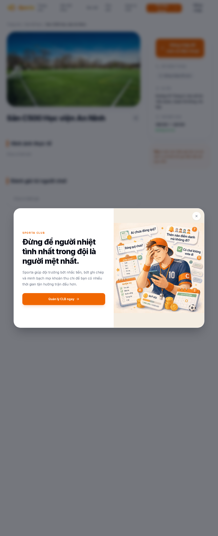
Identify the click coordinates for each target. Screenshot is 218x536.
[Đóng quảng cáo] (196, 216)
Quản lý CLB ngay (61, 299)
